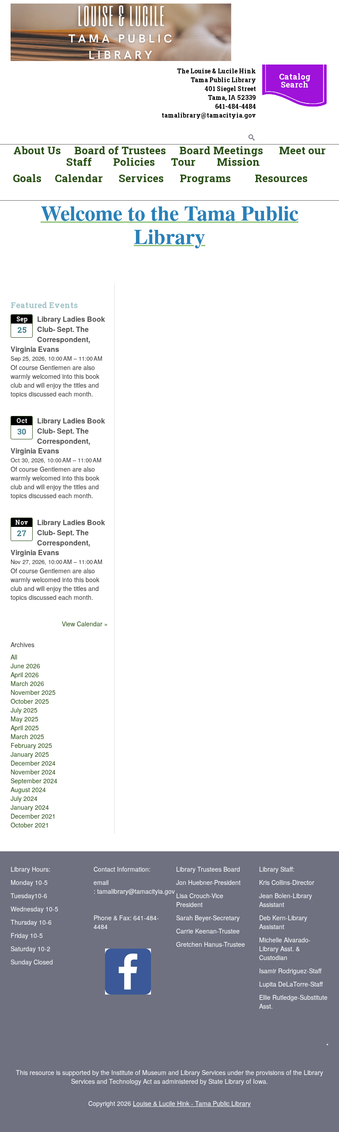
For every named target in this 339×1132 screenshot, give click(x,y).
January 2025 (30, 754)
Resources (281, 178)
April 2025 (25, 727)
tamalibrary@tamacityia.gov (136, 891)
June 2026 (25, 665)
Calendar (79, 178)
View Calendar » (85, 623)
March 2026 (27, 683)
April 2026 (25, 674)
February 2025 (31, 745)
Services (142, 178)
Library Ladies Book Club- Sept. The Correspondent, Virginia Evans (58, 334)
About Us (37, 150)
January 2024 (30, 807)
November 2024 (33, 771)
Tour (183, 162)
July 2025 (24, 709)
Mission (237, 162)
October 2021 (30, 824)
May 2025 (24, 718)
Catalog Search (294, 80)
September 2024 (34, 780)
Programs (205, 178)
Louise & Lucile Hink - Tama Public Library (192, 1103)
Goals (28, 178)
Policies (132, 162)
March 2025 (27, 736)
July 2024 (24, 798)
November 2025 (33, 692)
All (14, 656)
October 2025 (30, 701)
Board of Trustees (120, 150)
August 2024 (28, 789)
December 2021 (33, 816)
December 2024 (33, 762)
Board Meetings (221, 150)
